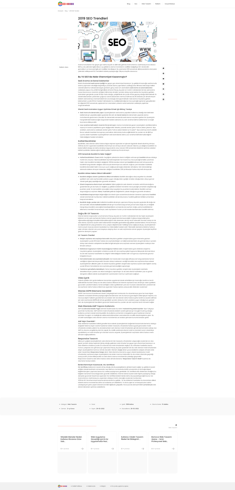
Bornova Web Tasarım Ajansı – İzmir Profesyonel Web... (161, 439)
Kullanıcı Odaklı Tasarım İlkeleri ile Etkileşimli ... (132, 438)
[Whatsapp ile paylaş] (163, 68)
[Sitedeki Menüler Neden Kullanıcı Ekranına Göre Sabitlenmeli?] (82, 448)
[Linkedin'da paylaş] (163, 99)
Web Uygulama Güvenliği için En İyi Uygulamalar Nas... (99, 439)
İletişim (103, 486)
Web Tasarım (72, 404)
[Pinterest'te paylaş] (163, 94)
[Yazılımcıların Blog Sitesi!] (66, 4)
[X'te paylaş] (163, 84)
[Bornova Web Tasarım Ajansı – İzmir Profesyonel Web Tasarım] (173, 448)
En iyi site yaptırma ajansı (120, 486)
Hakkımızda (91, 486)
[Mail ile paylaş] (163, 79)
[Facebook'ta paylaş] (163, 89)
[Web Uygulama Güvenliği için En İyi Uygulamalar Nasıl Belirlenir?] (112, 448)
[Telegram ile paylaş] (163, 73)
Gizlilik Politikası (77, 486)
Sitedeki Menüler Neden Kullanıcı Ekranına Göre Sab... (71, 439)
